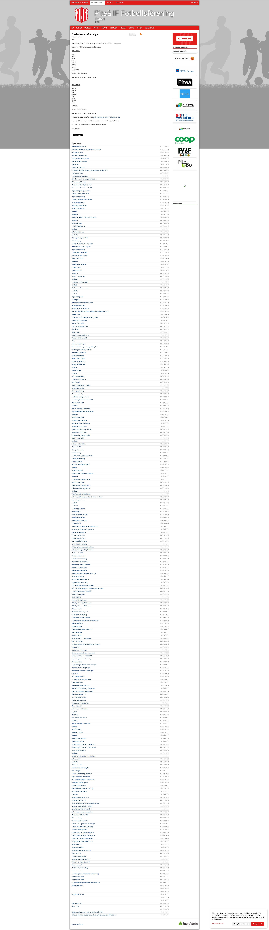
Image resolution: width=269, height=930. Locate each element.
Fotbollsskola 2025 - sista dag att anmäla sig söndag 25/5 (89, 170)
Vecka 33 (75, 235)
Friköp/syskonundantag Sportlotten (83, 547)
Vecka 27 (75, 467)
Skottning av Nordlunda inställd (81, 350)
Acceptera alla (257, 924)
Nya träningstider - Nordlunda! (81, 776)
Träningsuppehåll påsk (79, 182)
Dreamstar (75, 794)
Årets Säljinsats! (77, 706)
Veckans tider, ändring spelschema (82, 456)
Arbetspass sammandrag (80, 570)
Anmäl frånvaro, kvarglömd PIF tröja (83, 788)
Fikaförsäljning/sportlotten (80, 176)
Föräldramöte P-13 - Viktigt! (80, 868)
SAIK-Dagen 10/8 (77, 903)
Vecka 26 (75, 261)
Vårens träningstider (78, 355)
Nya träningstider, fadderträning (81, 659)
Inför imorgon (76, 511)
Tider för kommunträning (79, 559)
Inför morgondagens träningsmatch (83, 529)
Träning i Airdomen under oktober (82, 199)
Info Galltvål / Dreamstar (79, 718)
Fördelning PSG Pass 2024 (80, 282)
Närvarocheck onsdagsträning (81, 485)
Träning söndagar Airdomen (80, 194)
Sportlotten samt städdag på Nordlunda (84, 179)
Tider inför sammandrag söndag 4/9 (83, 585)
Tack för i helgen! (77, 461)
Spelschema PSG (77, 270)
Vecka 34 (75, 229)
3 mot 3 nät (75, 906)
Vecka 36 (75, 214)
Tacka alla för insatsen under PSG (82, 629)
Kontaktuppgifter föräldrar (80, 514)
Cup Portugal (76, 382)
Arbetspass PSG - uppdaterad (81, 488)
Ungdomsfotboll (97, 2)
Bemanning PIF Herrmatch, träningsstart (84, 747)
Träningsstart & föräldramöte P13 (82, 188)
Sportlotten (75, 164)
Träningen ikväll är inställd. (80, 338)
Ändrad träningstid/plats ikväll (81, 723)
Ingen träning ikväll (77, 297)
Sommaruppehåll (77, 632)
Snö (73, 341)
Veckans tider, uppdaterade (80, 397)
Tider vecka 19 (76, 523)
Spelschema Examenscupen (80, 288)
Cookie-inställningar (77, 924)
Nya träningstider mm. (78, 500)
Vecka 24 (75, 279)
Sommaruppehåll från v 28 (80, 821)
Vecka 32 (75, 735)
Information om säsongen (80, 709)
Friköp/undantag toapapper (80, 158)
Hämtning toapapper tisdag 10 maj (82, 691)
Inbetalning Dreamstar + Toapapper (82, 670)
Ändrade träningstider (78, 323)
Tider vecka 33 (76, 447)
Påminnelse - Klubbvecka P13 (81, 862)
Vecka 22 (75, 291)
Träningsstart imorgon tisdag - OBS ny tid (84, 347)
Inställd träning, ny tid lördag (80, 335)
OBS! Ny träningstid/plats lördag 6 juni (83, 835)
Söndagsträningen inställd (80, 238)
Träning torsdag (77, 626)
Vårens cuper (76, 332)
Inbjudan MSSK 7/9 (78, 894)
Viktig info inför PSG (78, 258)
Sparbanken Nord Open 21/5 (80, 685)
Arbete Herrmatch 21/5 (79, 694)
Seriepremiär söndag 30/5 (80, 782)
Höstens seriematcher (78, 444)
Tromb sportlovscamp (79, 556)
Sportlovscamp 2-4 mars (79, 161)
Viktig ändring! (76, 597)
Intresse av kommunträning (80, 562)
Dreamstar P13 (76, 853)
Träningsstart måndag (78, 538)
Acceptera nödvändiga (241, 924)
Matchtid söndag (77, 635)
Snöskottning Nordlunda (79, 544)
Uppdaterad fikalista (78, 167)
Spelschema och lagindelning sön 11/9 (84, 573)
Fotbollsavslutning (77, 394)
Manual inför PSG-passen (79, 650)
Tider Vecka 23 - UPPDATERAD (81, 494)
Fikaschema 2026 (77, 152)
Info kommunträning (78, 376)
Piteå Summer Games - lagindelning (82, 473)
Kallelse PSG (76, 647)
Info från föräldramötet (79, 697)
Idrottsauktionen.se (78, 877)
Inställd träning (76, 453)
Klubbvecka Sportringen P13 (80, 797)
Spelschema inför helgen (85, 34)
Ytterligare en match (78, 450)
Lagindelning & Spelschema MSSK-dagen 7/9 (86, 882)
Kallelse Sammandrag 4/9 (80, 612)
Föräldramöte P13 (77, 553)
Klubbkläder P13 (77, 844)
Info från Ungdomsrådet (79, 791)
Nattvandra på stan (77, 871)
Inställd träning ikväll (78, 417)
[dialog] (238, 918)
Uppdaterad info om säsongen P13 (82, 838)
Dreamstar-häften (77, 682)
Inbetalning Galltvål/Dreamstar (81, 564)
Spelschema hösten (78, 741)
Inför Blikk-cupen (77, 223)
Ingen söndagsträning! (79, 750)
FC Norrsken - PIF (77, 765)
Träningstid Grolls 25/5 (79, 785)
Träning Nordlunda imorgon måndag (83, 832)
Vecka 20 (75, 506)
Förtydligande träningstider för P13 (82, 841)
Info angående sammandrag (80, 579)
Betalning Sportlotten (78, 517)
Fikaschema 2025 (77, 173)
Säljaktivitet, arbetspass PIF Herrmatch (83, 756)
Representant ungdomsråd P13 (81, 850)
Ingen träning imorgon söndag (81, 191)
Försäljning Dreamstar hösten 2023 (82, 400)
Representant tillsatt (78, 847)
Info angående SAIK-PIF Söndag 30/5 (83, 779)
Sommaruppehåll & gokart (80, 255)
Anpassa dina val (218, 923)
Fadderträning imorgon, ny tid (81, 435)
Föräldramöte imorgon (79, 379)
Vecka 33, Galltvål (77, 732)
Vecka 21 (75, 294)
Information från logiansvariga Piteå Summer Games (88, 497)
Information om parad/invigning (81, 638)
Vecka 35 (75, 220)
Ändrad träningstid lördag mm (81, 408)
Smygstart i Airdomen (78, 364)
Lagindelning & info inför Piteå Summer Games (86, 644)
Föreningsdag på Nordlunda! (80, 308)
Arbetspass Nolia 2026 (79, 146)
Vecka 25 (75, 273)
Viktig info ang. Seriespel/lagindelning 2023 (85, 526)
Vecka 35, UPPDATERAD (79, 426)
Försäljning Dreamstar (78, 509)
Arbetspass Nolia (77, 623)
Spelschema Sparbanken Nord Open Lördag (106, 117)
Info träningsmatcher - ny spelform (82, 812)
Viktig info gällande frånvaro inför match (84, 217)
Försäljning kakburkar (78, 226)
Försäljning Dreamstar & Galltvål (81, 591)
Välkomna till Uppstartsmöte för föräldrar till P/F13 (87, 912)
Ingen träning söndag (78, 208)
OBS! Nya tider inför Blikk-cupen (81, 603)
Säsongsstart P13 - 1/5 (79, 800)
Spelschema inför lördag (79, 520)
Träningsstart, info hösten (80, 252)
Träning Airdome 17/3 (78, 361)
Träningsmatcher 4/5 (78, 535)
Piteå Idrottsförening (80, 2)
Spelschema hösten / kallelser (81, 617)
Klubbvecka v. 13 (77, 865)
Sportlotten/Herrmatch (79, 532)
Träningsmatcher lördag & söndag (82, 826)
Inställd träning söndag (79, 738)
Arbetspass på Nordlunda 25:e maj (82, 302)
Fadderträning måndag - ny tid (81, 479)
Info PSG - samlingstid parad (80, 464)
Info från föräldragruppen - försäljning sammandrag (87, 588)
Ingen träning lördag (78, 438)
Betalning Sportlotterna (79, 264)
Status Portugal (76, 370)
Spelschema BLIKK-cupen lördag (82, 429)
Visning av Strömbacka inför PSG (82, 656)
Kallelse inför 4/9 (77, 609)
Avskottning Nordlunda (79, 352)
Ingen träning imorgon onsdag (81, 385)
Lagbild (74, 712)
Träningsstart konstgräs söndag (82, 185)
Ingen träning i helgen (78, 358)
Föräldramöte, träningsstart (80, 703)
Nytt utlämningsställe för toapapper (83, 411)
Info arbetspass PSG (78, 676)
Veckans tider (76, 314)
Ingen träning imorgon (78, 344)
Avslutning (75, 715)
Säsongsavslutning (78, 391)
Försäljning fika (76, 267)
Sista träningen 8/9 (77, 885)
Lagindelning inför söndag (80, 582)
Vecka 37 (75, 211)
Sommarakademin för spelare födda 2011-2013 (86, 149)
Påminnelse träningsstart (79, 856)
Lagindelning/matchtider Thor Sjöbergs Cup (85, 620)
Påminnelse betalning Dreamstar (82, 773)
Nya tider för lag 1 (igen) (79, 600)
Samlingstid (75, 300)
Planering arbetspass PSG (80, 326)
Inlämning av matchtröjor (79, 205)
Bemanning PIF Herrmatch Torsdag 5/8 (83, 744)
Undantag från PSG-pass (79, 541)
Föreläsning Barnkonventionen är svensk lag (85, 874)
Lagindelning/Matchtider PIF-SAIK (82, 806)
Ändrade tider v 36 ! (78, 403)
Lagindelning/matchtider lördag (81, 679)
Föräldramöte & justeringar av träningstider (85, 317)
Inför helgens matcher (78, 305)
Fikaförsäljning (76, 241)
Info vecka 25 (76, 759)
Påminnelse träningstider (79, 829)
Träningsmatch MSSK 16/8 (80, 815)
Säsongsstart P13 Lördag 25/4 (81, 859)
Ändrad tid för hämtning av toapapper (83, 688)
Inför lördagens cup (78, 232)
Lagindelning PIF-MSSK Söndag (81, 809)
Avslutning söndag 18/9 (79, 567)
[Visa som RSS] (141, 34)
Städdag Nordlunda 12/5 (79, 155)
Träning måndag (77, 818)
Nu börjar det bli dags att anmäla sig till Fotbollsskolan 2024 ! (90, 311)
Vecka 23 (75, 285)
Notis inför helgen (77, 641)
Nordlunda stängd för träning (81, 423)
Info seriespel (76, 771)
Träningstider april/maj (79, 700)
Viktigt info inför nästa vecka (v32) (82, 244)
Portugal (74, 367)
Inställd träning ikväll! (78, 594)
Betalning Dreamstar (78, 388)
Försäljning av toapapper (79, 420)
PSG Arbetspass (77, 662)
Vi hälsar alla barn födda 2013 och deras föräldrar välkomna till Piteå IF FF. (94, 915)
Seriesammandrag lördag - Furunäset (83, 653)
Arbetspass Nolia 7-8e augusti (81, 247)
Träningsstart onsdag (78, 458)
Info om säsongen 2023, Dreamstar (82, 550)
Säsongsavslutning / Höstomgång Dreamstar (86, 803)
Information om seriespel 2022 (81, 668)
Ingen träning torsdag (78, 196)
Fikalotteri (75, 673)
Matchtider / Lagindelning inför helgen (83, 824)
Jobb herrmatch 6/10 (78, 202)
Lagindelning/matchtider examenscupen (84, 665)
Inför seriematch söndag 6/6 (80, 768)
